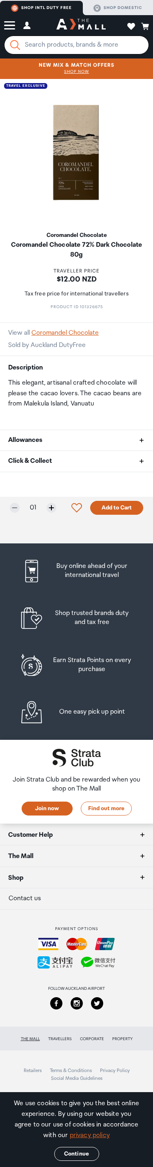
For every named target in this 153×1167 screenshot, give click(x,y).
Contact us (25, 898)
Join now (47, 808)
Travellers (60, 1038)
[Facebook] (56, 1003)
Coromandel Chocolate (65, 333)
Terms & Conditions (71, 1070)
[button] (9, 25)
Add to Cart (117, 508)
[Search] (15, 45)
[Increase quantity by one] (51, 508)
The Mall (30, 1038)
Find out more (106, 808)
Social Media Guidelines (76, 1078)
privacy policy (90, 1135)
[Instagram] (77, 1003)
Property (122, 1038)
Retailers (33, 1070)
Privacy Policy (115, 1070)
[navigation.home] (81, 25)
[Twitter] (97, 1003)
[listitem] (76, 571)
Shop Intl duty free (46, 7)
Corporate (92, 1038)
